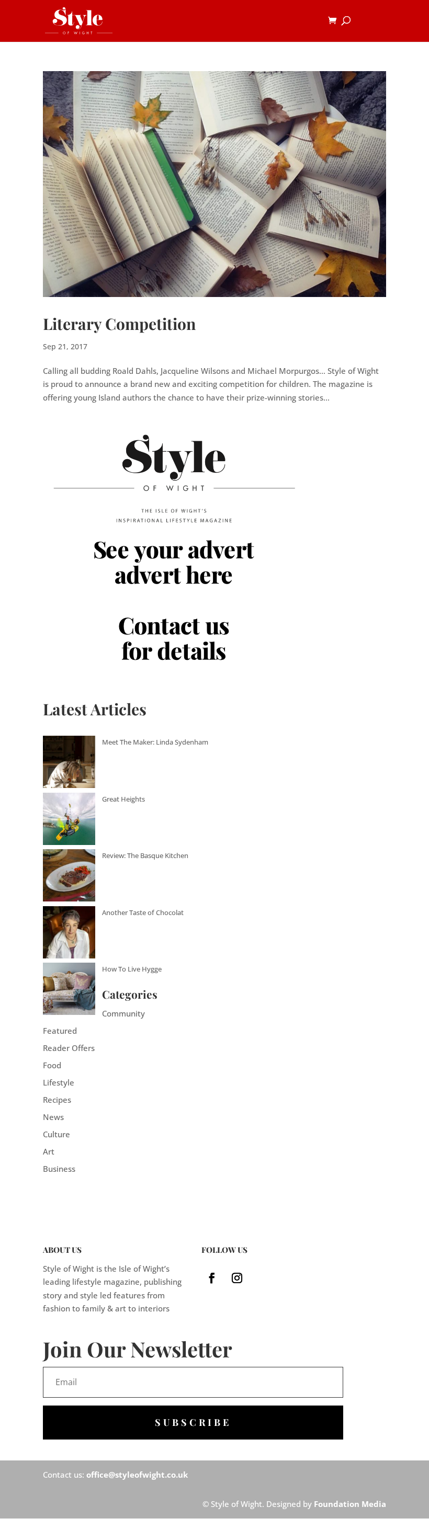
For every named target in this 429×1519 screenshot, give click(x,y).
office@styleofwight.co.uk (137, 1474)
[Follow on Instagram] (237, 1277)
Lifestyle (58, 1082)
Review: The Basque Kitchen (145, 855)
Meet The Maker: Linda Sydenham (155, 742)
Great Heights (123, 799)
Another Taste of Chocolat (143, 912)
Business (59, 1168)
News (53, 1117)
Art (48, 1151)
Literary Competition (119, 323)
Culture (56, 1134)
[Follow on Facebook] (211, 1277)
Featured (60, 1030)
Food (52, 1065)
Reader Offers (69, 1048)
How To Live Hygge (132, 969)
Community (123, 1013)
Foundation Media (350, 1504)
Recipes (57, 1099)
